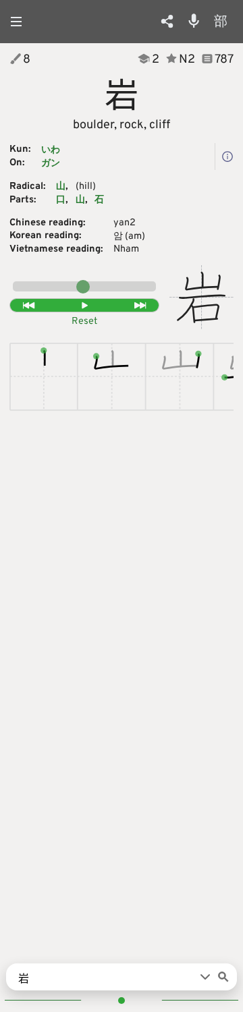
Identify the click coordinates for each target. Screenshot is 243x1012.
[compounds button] (227, 156)
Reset (84, 321)
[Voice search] (194, 21)
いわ (50, 150)
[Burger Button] (20, 21)
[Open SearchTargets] (205, 977)
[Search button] (223, 977)
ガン (50, 163)
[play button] (84, 305)
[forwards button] (140, 305)
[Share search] (167, 21)
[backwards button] (28, 305)
